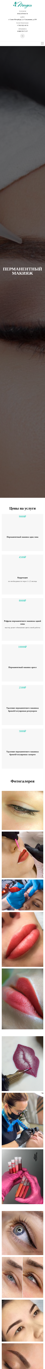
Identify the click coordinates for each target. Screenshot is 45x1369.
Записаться (22, 546)
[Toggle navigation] (42, 43)
